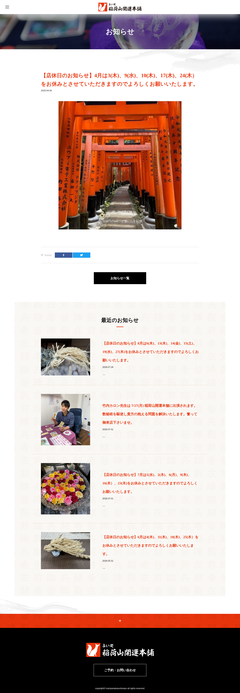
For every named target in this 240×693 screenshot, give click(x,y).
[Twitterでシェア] (81, 255)
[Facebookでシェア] (63, 255)
